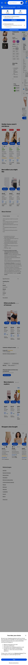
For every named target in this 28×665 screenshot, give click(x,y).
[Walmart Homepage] (5, 3)
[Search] (22, 3)
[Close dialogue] (25, 635)
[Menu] (2, 3)
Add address (14, 20)
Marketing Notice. (19, 653)
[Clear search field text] (19, 3)
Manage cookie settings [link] (13, 662)
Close (14, 659)
